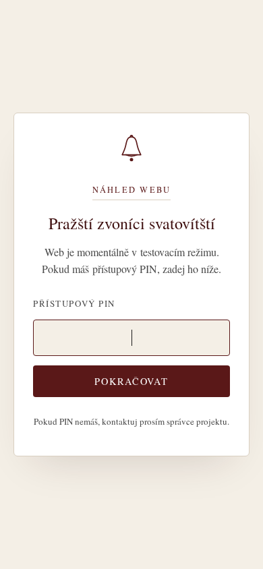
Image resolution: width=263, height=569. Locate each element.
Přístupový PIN (74, 303)
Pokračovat (131, 381)
